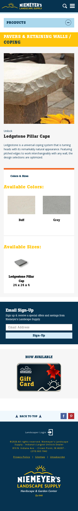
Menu (72, 6)
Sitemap (40, 456)
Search (64, 6)
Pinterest (71, 416)
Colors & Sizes (19, 176)
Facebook (64, 416)
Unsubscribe (57, 456)
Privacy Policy (21, 456)
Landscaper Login (35, 432)
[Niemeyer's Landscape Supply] (22, 6)
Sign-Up (39, 335)
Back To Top (28, 416)
